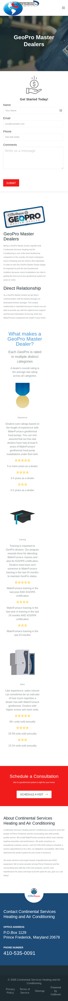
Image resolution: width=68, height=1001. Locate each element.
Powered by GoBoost (56, 991)
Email (6, 118)
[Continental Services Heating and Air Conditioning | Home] (20, 8)
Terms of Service (25, 991)
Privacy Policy (10, 991)
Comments (10, 144)
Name (7, 105)
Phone (7, 131)
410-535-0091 (19, 953)
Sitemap (39, 990)
